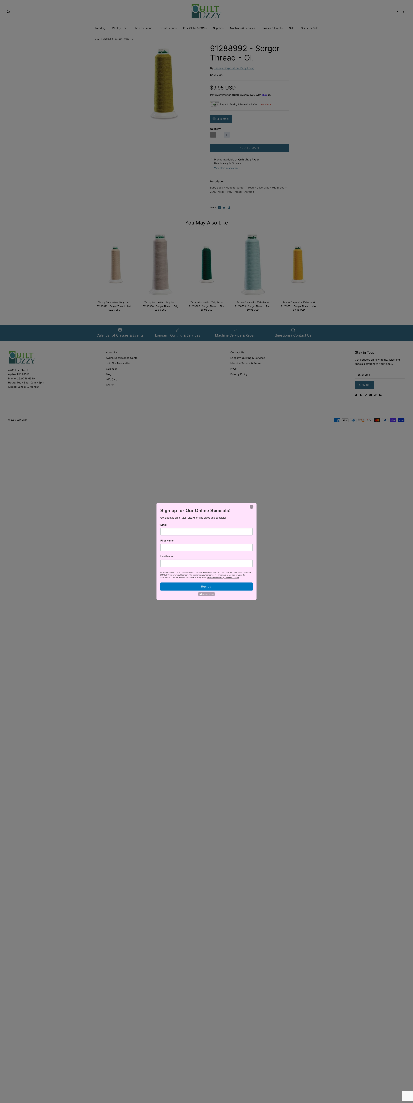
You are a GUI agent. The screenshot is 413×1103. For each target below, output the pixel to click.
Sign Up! (206, 586)
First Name (167, 540)
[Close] (251, 507)
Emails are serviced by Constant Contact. (223, 577)
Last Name (166, 556)
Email (163, 524)
